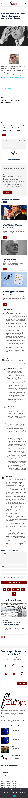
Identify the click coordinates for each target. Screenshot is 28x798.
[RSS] (14, 589)
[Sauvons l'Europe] (2, 49)
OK (14, 796)
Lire (5, 237)
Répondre (8, 354)
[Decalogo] (5, 749)
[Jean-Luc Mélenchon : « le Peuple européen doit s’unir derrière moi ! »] (14, 212)
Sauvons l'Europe (8, 49)
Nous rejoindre (14, 737)
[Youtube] (18, 589)
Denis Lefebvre (10, 135)
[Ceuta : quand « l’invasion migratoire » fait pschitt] (14, 610)
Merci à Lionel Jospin (10, 259)
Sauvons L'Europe (14, 730)
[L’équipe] (5, 731)
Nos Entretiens (15, 11)
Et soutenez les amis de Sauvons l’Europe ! (16, 756)
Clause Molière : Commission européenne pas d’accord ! (7, 143)
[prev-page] (2, 637)
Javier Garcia (6, 632)
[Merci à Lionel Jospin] (14, 247)
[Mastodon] (14, 594)
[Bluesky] (23, 589)
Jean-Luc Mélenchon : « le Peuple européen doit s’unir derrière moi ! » (12, 225)
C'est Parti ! (21, 683)
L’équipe (12, 728)
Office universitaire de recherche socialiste (13, 77)
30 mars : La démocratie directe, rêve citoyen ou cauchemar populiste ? (20, 144)
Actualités (5, 11)
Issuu (8, 119)
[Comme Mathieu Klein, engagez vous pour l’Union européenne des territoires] (14, 279)
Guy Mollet (18, 135)
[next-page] (4, 637)
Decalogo (12, 746)
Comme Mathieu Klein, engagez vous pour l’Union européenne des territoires (13, 292)
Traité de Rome (6, 137)
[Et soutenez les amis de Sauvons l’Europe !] (5, 758)
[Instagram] (9, 589)
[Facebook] (4, 589)
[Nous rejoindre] (5, 740)
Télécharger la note (6, 88)
